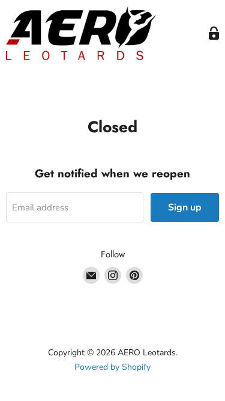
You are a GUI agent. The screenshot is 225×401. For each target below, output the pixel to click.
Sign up (185, 207)
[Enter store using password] (214, 33)
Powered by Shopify (112, 367)
